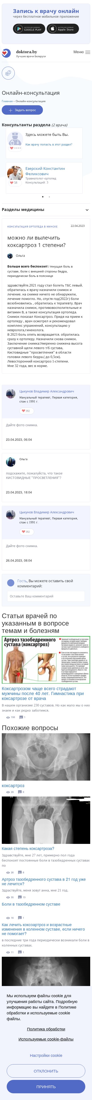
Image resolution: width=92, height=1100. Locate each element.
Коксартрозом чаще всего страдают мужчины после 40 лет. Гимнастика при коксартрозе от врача (43, 693)
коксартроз (13, 785)
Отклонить (46, 1071)
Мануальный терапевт (34, 397)
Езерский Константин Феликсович (45, 171)
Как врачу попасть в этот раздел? (48, 144)
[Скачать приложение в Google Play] (29, 30)
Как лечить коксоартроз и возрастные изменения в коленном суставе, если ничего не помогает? (43, 928)
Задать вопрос (25, 109)
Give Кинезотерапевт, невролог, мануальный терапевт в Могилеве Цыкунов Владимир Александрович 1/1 (24, 411)
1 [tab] (42, 197)
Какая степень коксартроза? (28, 848)
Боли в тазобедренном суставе (31, 904)
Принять (46, 1086)
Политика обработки (46, 1029)
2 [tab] (49, 197)
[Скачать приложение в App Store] (63, 30)
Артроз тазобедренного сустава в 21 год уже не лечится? (44, 881)
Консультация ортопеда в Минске (32, 226)
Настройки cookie (46, 1055)
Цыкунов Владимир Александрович (46, 391)
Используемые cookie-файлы (46, 1039)
